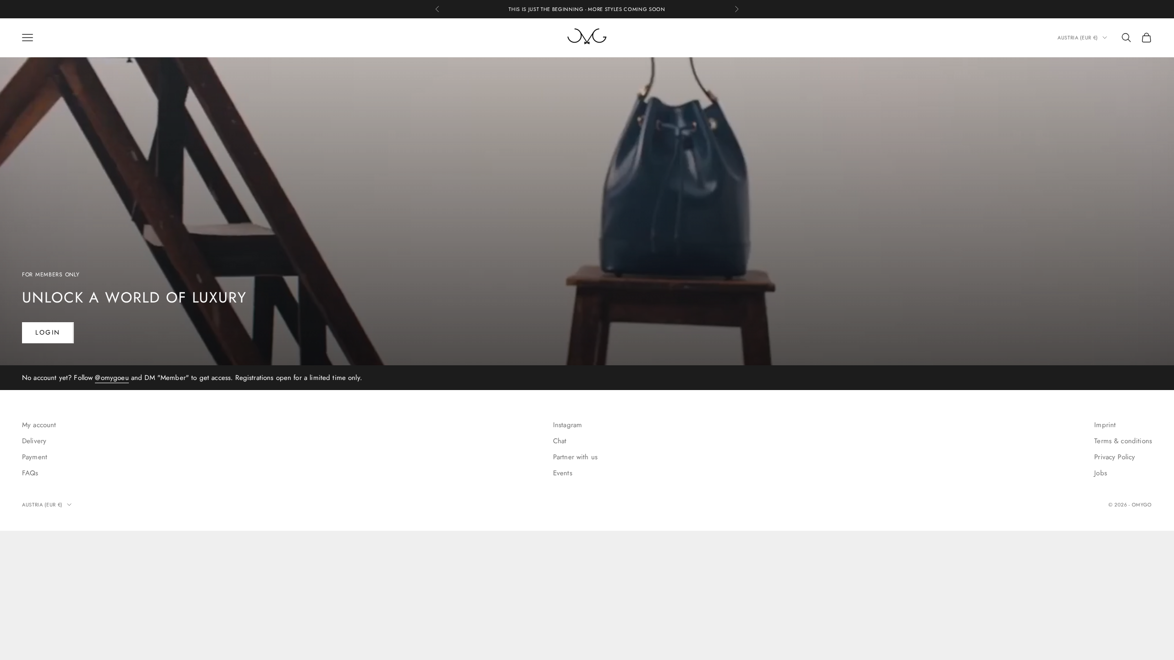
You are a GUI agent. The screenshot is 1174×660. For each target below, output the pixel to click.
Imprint (1105, 425)
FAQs (30, 473)
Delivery (34, 441)
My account (39, 425)
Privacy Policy (1114, 457)
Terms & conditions (1123, 441)
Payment (34, 457)
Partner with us (575, 457)
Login (48, 332)
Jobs (1100, 473)
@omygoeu (597, 13)
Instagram (567, 425)
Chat (560, 441)
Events (562, 473)
